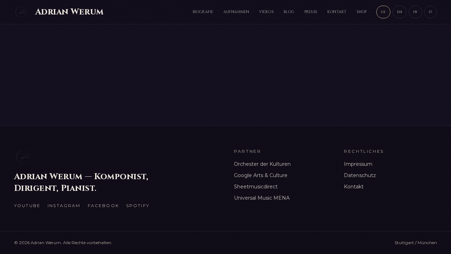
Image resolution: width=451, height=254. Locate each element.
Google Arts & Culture (261, 175)
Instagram (64, 205)
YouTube (27, 205)
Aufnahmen (236, 11)
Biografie (203, 11)
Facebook (103, 205)
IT (430, 12)
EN (399, 12)
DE (383, 12)
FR (415, 12)
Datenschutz (360, 175)
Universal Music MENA (262, 198)
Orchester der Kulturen (262, 164)
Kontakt (337, 11)
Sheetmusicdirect (256, 186)
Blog (289, 11)
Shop (362, 11)
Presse (310, 11)
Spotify (137, 205)
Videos (266, 11)
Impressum (358, 164)
